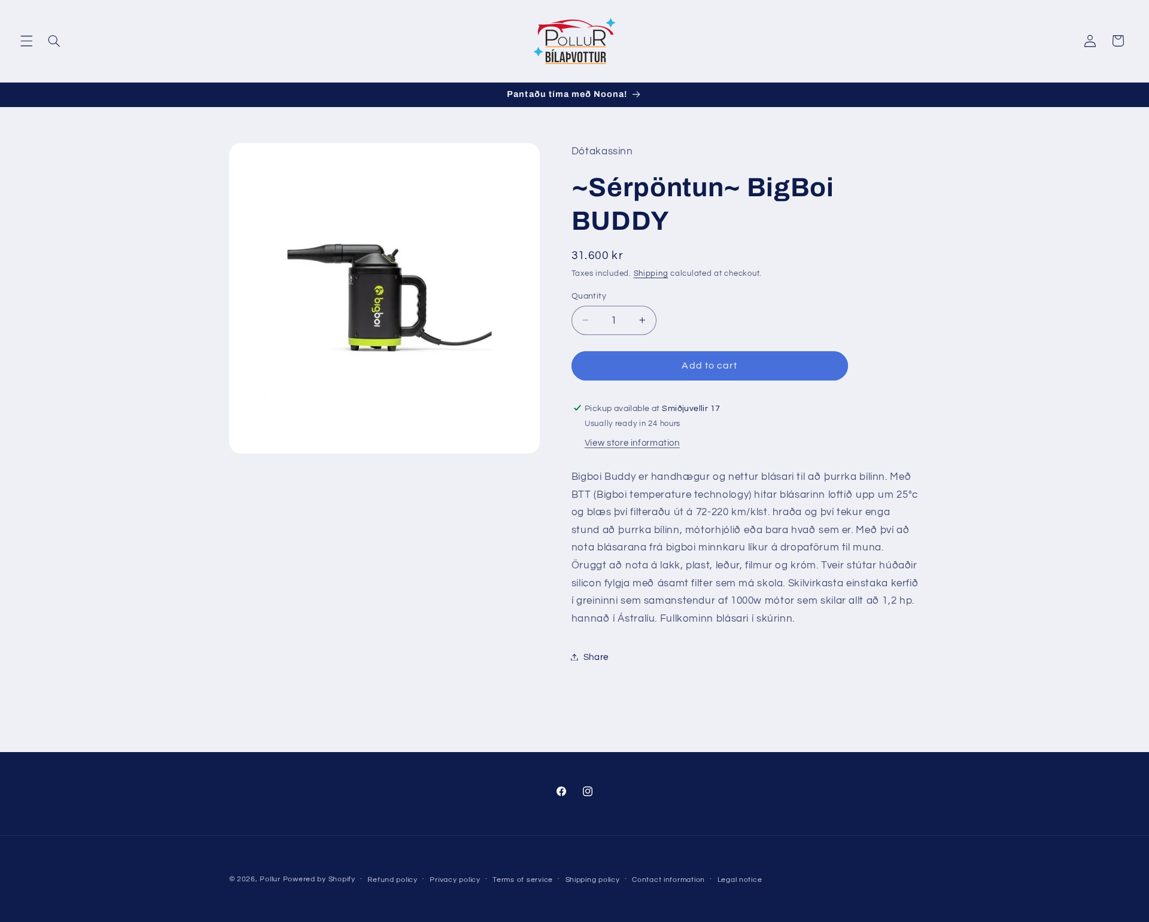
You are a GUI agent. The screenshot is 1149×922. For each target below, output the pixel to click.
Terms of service (523, 880)
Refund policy (392, 880)
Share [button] (596, 656)
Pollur (270, 879)
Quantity (589, 295)
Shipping (651, 273)
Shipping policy (593, 880)
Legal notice (740, 880)
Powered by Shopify (319, 879)
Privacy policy (455, 880)
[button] (26, 40)
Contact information (668, 880)
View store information (632, 443)
